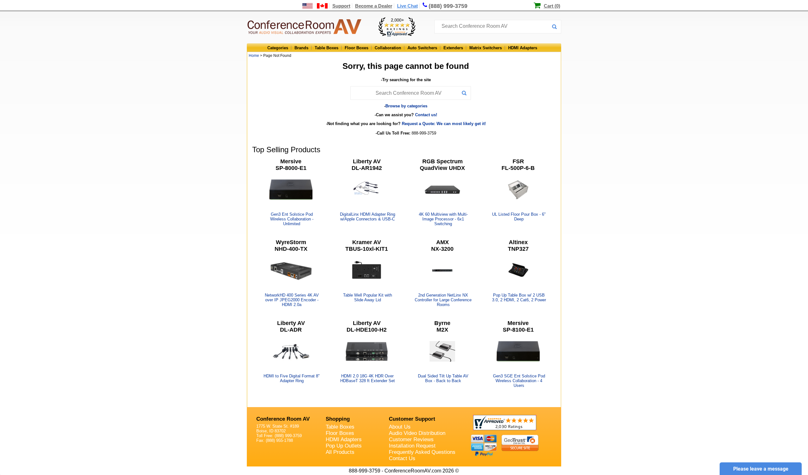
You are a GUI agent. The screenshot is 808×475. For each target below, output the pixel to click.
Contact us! (426, 114)
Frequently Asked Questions (422, 452)
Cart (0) (552, 6)
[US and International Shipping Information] (315, 6)
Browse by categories (406, 106)
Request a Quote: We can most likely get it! (444, 123)
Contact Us (402, 458)
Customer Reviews (411, 439)
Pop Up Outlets (344, 446)
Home (254, 55)
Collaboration (388, 47)
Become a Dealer (373, 6)
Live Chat (407, 6)
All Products (340, 452)
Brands (301, 47)
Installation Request (412, 446)
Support (341, 6)
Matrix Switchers (485, 47)
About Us (400, 427)
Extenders (453, 47)
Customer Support (412, 419)
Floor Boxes (356, 47)
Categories (277, 47)
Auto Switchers (422, 47)
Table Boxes (326, 47)
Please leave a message (760, 469)
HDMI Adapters (522, 47)
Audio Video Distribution (417, 433)
